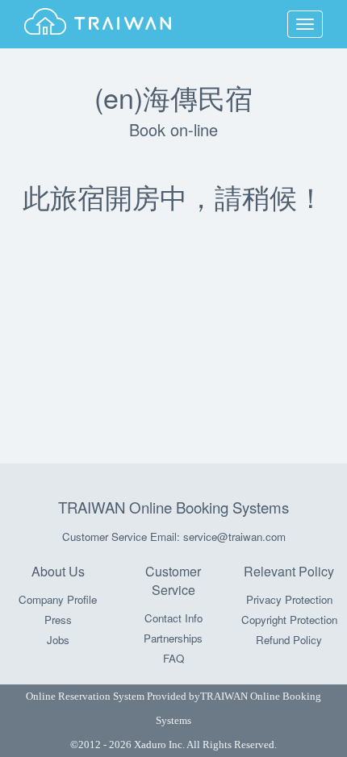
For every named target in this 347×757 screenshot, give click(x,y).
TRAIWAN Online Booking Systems (173, 507)
